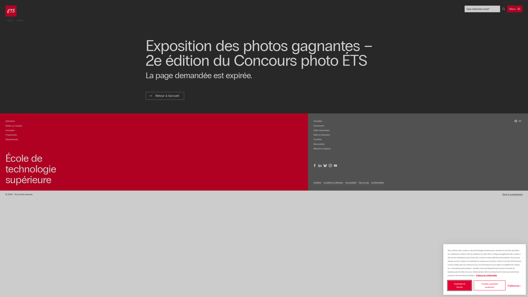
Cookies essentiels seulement (490, 285)
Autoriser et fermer (459, 285)
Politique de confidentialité (486, 275)
